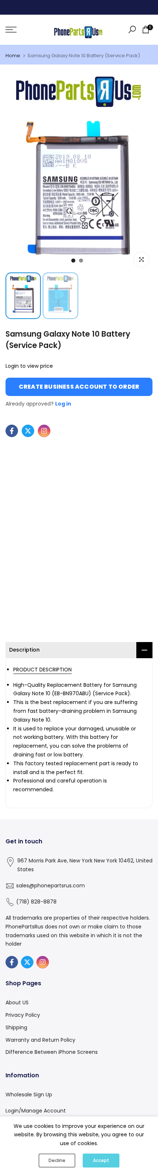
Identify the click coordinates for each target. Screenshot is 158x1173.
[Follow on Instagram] (44, 431)
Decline (57, 1160)
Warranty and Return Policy (40, 1040)
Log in (63, 403)
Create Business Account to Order (79, 386)
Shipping (16, 1027)
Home (13, 55)
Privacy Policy (23, 1015)
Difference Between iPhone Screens (52, 1052)
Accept (101, 1160)
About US (17, 1002)
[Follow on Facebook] (12, 431)
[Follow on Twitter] (28, 431)
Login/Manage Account (36, 1110)
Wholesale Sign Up (29, 1094)
